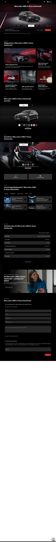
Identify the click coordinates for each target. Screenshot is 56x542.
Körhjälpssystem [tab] (12, 193)
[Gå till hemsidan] (28, 2)
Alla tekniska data (28, 261)
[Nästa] (51, 114)
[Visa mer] (28, 213)
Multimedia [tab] (6, 193)
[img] (28, 16)
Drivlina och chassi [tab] (20, 193)
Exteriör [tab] (26, 193)
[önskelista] (44, 2)
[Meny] (5, 2)
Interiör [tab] (30, 193)
